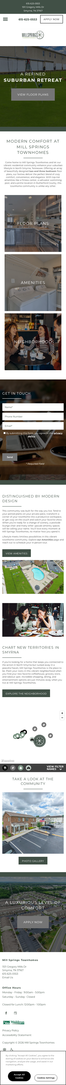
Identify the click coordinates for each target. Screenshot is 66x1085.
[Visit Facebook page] (6, 1013)
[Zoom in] (62, 713)
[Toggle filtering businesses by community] (28, 768)
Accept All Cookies (19, 1076)
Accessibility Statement (16, 1035)
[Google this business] (15, 1013)
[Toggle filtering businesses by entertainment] (13, 768)
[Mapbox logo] (7, 761)
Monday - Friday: (12, 992)
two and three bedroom (42, 171)
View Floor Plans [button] (33, 94)
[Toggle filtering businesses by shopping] (20, 768)
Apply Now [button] (32, 922)
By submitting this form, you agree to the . (34, 435)
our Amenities (45, 539)
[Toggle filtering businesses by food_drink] (5, 768)
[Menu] (5, 19)
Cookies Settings (46, 1077)
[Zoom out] (62, 717)
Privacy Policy (10, 1030)
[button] (51, 19)
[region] (33, 736)
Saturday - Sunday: (13, 996)
